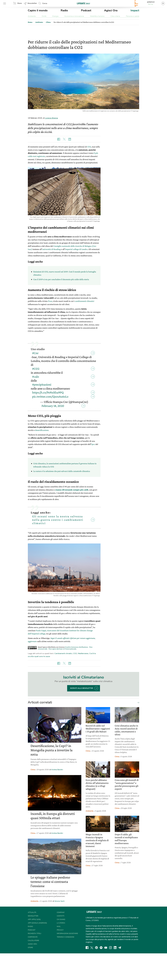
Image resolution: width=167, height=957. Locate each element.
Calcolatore (33, 940)
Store (19, 3)
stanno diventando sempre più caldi (71, 490)
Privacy (60, 930)
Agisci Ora (110, 10)
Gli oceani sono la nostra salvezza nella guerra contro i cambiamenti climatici (57, 520)
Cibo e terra (115, 16)
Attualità (32, 912)
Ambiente (32, 16)
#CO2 (35, 368)
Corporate (32, 937)
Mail (59, 926)
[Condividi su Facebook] (58, 139)
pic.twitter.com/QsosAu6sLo (50, 396)
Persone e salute (132, 16)
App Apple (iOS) (34, 919)
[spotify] (101, 947)
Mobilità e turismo (97, 16)
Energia (55, 16)
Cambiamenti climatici (63, 653)
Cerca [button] (44, 3)
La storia (61, 923)
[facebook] (87, 947)
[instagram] (110, 947)
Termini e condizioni (65, 937)
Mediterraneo (83, 653)
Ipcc (93, 444)
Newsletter (32, 3)
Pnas (50, 301)
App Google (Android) (37, 923)
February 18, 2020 (53, 406)
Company (61, 912)
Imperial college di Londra (76, 249)
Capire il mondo (38, 10)
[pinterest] (96, 947)
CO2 (89, 146)
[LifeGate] (83, 3)
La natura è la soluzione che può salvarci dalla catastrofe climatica (61, 471)
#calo (35, 376)
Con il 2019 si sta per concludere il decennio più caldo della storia (61, 279)
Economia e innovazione (74, 16)
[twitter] (91, 947)
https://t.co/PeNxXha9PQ (48, 392)
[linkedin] (115, 947)
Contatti (60, 916)
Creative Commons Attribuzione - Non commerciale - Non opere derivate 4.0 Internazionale (65, 648)
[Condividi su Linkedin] (69, 139)
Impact (135, 10)
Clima (33, 769)
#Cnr (35, 353)
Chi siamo (61, 919)
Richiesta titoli (34, 933)
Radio (64, 10)
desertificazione (42, 430)
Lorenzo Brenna (51, 118)
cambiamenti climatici (84, 301)
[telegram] (119, 947)
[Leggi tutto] (137, 702)
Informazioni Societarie (67, 933)
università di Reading (51, 249)
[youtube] (105, 947)
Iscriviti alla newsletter (81, 688)
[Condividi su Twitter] (64, 139)
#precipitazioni (41, 384)
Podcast (86, 10)
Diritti (44, 16)
